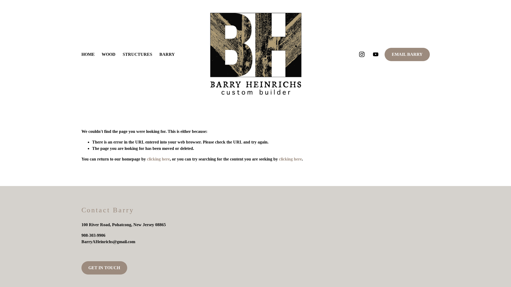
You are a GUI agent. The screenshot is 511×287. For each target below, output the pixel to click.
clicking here (158, 159)
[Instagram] (361, 54)
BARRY (167, 54)
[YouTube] (375, 54)
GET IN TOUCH (104, 267)
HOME (88, 54)
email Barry (407, 54)
